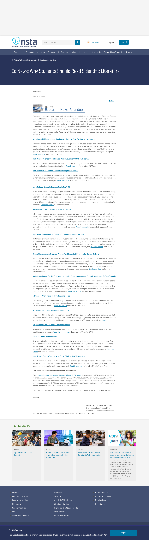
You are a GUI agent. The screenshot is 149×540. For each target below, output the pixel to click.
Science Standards (19, 508)
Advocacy (129, 52)
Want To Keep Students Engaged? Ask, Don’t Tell (51, 187)
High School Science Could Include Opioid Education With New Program (61, 159)
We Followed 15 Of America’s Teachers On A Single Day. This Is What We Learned (64, 139)
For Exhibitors (100, 504)
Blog (17, 60)
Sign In (111, 42)
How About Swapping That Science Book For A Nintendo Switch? (58, 234)
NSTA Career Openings (61, 504)
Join (122, 42)
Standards (96, 52)
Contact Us (57, 496)
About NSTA (58, 492)
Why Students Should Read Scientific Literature (51, 325)
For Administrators (101, 492)
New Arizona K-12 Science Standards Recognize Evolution (55, 171)
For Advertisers (100, 500)
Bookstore (30, 52)
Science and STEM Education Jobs (66, 508)
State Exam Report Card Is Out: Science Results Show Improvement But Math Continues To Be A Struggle (74, 276)
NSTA (13, 60)
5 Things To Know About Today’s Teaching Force (51, 296)
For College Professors (103, 496)
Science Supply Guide (61, 515)
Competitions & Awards (113, 52)
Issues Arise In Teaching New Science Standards (52, 209)
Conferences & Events (46, 52)
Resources (18, 52)
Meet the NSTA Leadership (63, 500)
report (103, 320)
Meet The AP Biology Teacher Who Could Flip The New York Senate (59, 356)
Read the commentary (62, 332)
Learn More (103, 535)
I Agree (123, 532)
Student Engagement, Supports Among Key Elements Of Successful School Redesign (66, 254)
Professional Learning (67, 52)
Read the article (39, 154)
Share (112, 101)
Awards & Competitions (20, 515)
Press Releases (59, 511)
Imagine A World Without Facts (45, 337)
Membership (84, 52)
